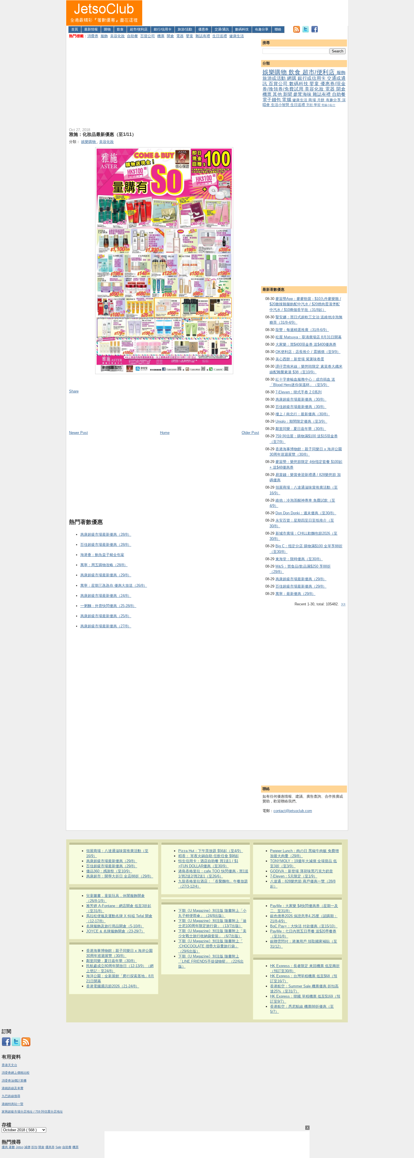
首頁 (74, 29)
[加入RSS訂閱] (296, 31)
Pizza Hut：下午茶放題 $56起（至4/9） (210, 851)
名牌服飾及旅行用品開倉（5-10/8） (115, 926)
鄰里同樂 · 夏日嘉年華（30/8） (300, 429)
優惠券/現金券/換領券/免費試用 (304, 86)
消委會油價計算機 (14, 1080)
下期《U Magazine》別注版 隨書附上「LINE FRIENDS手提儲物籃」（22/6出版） (211, 961)
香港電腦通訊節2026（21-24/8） (112, 986)
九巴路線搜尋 (11, 1096)
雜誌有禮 (202, 36)
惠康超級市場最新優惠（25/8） (105, 616)
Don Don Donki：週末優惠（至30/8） (305, 513)
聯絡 (278, 29)
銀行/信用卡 (163, 29)
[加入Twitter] (305, 31)
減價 (27, 1147)
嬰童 (189, 36)
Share (74, 391)
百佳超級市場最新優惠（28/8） (105, 544)
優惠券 (203, 29)
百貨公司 (147, 36)
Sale (58, 1147)
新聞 (288, 94)
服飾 (104, 36)
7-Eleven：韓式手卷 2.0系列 (298, 392)
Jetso (19, 1147)
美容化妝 (117, 36)
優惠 (5, 1147)
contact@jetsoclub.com (292, 811)
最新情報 (91, 29)
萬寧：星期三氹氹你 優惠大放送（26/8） (113, 585)
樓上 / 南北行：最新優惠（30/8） (302, 414)
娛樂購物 (275, 72)
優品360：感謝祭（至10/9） (109, 871)
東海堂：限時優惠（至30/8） (299, 559)
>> (343, 604)
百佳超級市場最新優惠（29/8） (300, 586)
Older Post (250, 433)
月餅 (321, 100)
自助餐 (132, 36)
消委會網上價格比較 (16, 1072)
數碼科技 (242, 29)
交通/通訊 (222, 29)
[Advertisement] (245, 13)
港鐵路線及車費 (12, 1088)
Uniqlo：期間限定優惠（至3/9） (301, 421)
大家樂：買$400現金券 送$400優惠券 (305, 344)
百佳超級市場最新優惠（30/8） (300, 407)
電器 (180, 36)
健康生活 (236, 36)
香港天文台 (9, 1065)
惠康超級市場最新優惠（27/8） (105, 626)
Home (165, 433)
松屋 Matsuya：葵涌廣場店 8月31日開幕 (308, 337)
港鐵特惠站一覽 (12, 1104)
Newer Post (78, 433)
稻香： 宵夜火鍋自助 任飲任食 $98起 (208, 856)
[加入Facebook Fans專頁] (314, 31)
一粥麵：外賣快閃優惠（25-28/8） (108, 606)
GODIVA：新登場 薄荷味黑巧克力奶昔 (301, 871)
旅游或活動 (274, 78)
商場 (312, 100)
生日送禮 (219, 36)
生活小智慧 (280, 105)
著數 (12, 1147)
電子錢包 (272, 99)
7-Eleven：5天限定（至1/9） (293, 876)
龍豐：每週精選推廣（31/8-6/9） (302, 330)
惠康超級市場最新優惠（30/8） (300, 399)
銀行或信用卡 (312, 78)
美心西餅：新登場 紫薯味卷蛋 (299, 359)
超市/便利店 (139, 29)
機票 (160, 36)
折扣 (34, 1147)
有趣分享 (261, 29)
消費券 (92, 36)
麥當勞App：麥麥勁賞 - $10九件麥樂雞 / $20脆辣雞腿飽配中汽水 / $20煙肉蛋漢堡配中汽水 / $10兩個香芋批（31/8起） (305, 304)
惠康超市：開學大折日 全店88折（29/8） (119, 876)
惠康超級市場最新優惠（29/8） (300, 579)
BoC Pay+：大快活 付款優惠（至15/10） (303, 926)
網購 (292, 78)
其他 (278, 94)
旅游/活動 (185, 29)
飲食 (120, 29)
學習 (317, 105)
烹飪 (310, 105)
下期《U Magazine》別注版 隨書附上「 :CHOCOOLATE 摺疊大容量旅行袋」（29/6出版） (210, 946)
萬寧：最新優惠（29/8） (295, 594)
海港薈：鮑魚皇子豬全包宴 (102, 555)
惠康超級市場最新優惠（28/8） (105, 534)
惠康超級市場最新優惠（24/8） (105, 596)
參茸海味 (303, 94)
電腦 (287, 99)
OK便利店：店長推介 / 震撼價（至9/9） (307, 352)
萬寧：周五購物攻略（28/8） (104, 565)
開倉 (170, 36)
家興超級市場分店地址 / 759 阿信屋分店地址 (32, 1111)
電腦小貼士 (328, 105)
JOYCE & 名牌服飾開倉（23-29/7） (115, 931)
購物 (107, 29)
